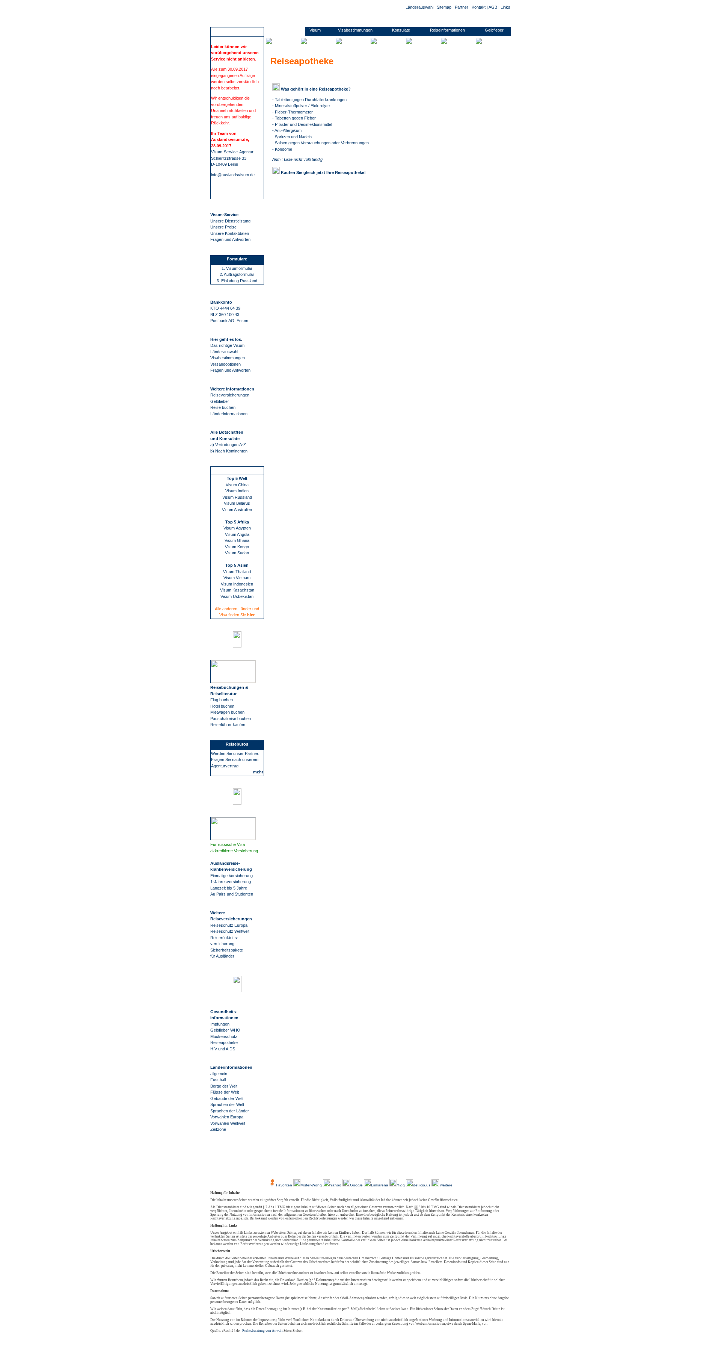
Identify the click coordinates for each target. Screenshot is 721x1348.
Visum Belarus (237, 503)
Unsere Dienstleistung (230, 221)
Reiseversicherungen (229, 395)
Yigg (401, 1185)
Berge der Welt (223, 1086)
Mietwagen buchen (227, 712)
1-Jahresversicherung (230, 881)
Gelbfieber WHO (225, 1030)
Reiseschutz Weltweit (229, 931)
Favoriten (284, 1185)
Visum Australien (237, 509)
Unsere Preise (223, 227)
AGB (493, 7)
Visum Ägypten (237, 528)
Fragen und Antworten (230, 239)
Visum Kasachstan (237, 590)
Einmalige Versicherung (231, 875)
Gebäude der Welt (226, 1098)
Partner (461, 7)
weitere (446, 1185)
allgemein (218, 1073)
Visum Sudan (237, 553)
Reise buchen (222, 407)
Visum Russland (237, 497)
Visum (315, 30)
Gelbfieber (219, 401)
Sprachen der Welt (227, 1104)
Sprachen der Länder (229, 1111)
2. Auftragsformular (237, 274)
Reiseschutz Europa (228, 925)
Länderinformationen (228, 414)
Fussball (218, 1079)
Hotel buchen (222, 706)
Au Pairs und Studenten (231, 894)
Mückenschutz (223, 1036)
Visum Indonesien (237, 584)
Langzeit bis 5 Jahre (228, 888)
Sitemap (444, 7)
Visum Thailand (237, 571)
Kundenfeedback (325, 1168)
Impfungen (219, 1024)
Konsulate (401, 30)
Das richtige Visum (227, 345)
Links (505, 7)
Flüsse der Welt (224, 1092)
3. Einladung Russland (237, 280)
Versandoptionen (225, 364)
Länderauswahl (419, 7)
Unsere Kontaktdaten (229, 233)
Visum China (237, 485)
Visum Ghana (237, 540)
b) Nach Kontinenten (228, 451)
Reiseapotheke (224, 1042)
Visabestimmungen (227, 358)
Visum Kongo (237, 547)
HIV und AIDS (222, 1049)
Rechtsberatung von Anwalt (262, 1331)
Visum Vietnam (236, 577)
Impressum (369, 1168)
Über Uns (296, 1168)
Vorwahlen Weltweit (227, 1123)
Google (356, 1185)
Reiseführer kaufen (227, 724)
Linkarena (380, 1185)
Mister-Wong (311, 1185)
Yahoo (336, 1185)
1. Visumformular (237, 268)
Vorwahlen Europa (226, 1117)
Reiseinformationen (447, 30)
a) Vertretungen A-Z (228, 444)
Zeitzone (218, 1129)
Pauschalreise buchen (230, 718)
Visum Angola (237, 534)
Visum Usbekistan (236, 596)
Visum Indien (237, 491)
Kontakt (479, 7)
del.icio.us (421, 1185)
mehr (258, 772)
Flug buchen (221, 699)
